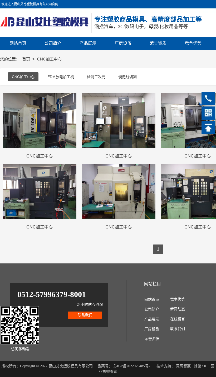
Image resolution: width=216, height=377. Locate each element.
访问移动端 (20, 349)
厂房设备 (151, 329)
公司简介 (151, 309)
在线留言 (177, 319)
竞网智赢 (183, 366)
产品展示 (151, 319)
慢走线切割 (127, 77)
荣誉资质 (152, 339)
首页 (26, 59)
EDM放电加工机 (60, 77)
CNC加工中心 (23, 77)
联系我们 (177, 329)
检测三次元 (96, 77)
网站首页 (151, 300)
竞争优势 (177, 299)
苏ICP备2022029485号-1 (132, 366)
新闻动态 (177, 309)
